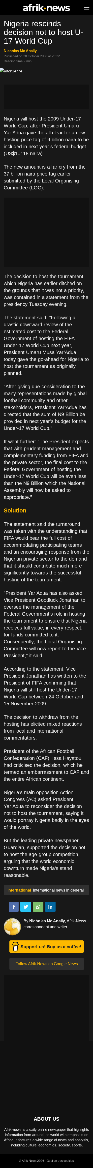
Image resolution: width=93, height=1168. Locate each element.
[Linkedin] (50, 907)
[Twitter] (25, 907)
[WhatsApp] (38, 907)
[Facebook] (14, 907)
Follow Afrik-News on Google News (46, 964)
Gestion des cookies (60, 1161)
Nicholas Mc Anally (20, 51)
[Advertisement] (46, 97)
